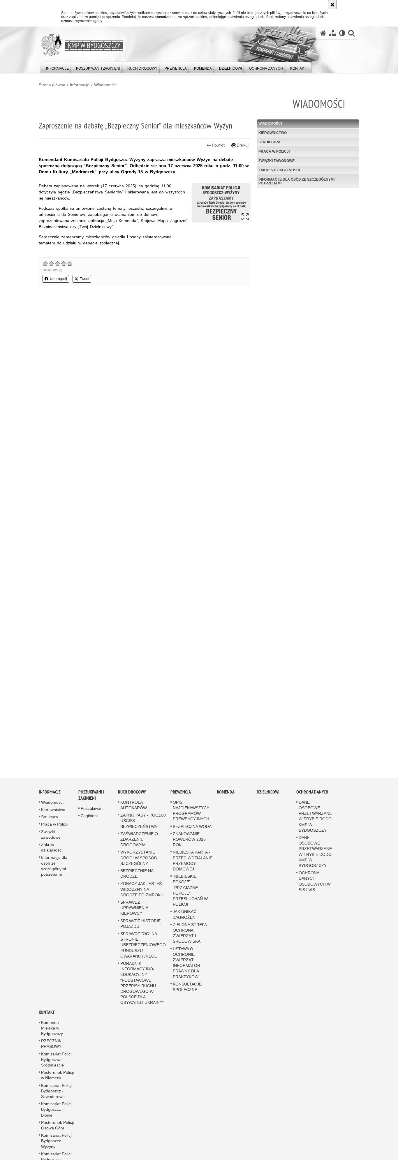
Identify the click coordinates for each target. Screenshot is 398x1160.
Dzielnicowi (268, 792)
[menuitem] (57, 67)
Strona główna (52, 84)
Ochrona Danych (312, 792)
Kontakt (47, 1012)
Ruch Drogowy (132, 792)
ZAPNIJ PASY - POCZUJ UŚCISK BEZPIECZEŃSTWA (143, 821)
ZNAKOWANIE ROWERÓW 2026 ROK (189, 839)
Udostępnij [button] (58, 279)
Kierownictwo (272, 133)
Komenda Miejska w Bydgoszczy (52, 1028)
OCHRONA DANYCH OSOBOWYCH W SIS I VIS (315, 882)
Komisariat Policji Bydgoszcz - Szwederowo (56, 1091)
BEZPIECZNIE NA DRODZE (136, 874)
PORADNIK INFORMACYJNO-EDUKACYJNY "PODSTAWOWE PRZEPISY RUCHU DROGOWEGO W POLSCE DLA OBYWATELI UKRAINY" (142, 983)
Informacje (79, 84)
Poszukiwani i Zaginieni (91, 795)
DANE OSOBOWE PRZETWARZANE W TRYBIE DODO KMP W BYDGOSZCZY (315, 851)
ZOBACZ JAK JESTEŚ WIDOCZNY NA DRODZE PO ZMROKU (141, 890)
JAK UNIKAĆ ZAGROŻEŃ (184, 915)
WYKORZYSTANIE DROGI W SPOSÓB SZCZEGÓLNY (138, 858)
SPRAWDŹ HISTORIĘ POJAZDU (140, 924)
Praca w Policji (274, 151)
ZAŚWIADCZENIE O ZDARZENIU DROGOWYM (139, 839)
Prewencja (180, 792)
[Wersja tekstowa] (342, 33)
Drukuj (243, 145)
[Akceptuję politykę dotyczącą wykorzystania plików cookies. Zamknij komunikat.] (332, 4)
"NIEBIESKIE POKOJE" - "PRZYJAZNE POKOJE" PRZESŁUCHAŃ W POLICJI (190, 891)
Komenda (226, 792)
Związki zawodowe (276, 161)
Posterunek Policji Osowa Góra (57, 1125)
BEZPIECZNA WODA (192, 826)
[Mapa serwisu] (332, 33)
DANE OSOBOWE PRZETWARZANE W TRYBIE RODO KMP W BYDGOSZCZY (315, 816)
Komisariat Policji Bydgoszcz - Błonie (56, 1110)
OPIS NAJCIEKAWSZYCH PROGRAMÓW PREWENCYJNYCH (191, 811)
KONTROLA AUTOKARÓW (133, 805)
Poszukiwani (92, 808)
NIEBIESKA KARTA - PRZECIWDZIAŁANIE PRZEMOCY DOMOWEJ (192, 861)
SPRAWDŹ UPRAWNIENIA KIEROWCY (134, 908)
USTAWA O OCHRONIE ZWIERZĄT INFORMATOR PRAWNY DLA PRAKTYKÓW (186, 963)
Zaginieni (89, 816)
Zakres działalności (279, 170)
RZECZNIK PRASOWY (51, 1044)
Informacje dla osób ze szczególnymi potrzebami (296, 181)
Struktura (269, 142)
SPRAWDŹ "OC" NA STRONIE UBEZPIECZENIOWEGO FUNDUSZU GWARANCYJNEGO (143, 945)
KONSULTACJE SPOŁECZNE (187, 987)
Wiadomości (105, 84)
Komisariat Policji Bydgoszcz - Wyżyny (56, 1141)
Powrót (218, 145)
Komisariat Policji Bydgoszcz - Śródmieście (56, 1060)
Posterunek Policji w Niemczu (57, 1076)
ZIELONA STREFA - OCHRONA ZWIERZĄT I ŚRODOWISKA (191, 933)
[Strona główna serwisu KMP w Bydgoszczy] (323, 33)
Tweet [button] (84, 279)
